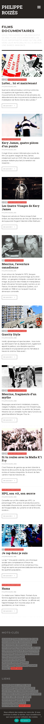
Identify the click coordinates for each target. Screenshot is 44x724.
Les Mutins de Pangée (14, 691)
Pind (5, 657)
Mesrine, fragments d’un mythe (19, 395)
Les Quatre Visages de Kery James (21, 207)
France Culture (22, 639)
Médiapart (8, 688)
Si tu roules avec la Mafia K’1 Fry (22, 458)
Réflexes (33, 691)
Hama (6, 588)
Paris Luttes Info (20, 685)
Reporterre (9, 700)
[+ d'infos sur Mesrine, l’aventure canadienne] (22, 246)
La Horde (35, 694)
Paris (25, 662)
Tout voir (16, 668)
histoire (34, 651)
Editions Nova (10, 706)
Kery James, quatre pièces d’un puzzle (20, 144)
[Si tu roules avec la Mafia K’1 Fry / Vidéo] (22, 439)
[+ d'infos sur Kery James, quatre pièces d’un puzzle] (22, 125)
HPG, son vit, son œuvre (18, 493)
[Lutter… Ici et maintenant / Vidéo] (22, 65)
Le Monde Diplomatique (15, 694)
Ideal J (6, 668)
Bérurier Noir (10, 660)
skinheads (21, 654)
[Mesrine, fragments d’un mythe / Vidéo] (22, 376)
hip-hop (6, 648)
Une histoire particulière (16, 645)
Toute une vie (32, 648)
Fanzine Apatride (25, 688)
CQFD (28, 697)
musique (7, 639)
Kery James (8, 665)
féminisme (8, 654)
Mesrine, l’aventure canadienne (15, 265)
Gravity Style (11, 334)
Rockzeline (8, 703)
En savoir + (8, 106)
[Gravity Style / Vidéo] (22, 317)
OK (16, 720)
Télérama (33, 654)
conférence (9, 651)
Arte (22, 660)
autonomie (22, 665)
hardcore (14, 657)
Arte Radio (23, 700)
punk (35, 639)
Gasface (21, 703)
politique (18, 648)
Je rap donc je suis (15, 553)
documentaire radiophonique (19, 642)
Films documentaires (17, 79)
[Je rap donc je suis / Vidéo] (22, 535)
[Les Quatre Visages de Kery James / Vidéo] (22, 188)
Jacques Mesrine (11, 662)
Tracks (6, 685)
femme (33, 665)
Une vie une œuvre (13, 697)
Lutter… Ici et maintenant (19, 83)
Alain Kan (22, 651)
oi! (23, 657)
